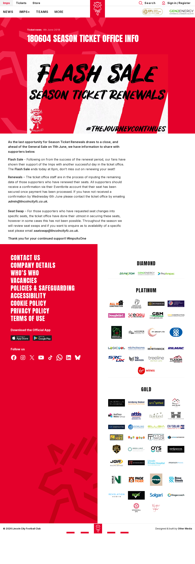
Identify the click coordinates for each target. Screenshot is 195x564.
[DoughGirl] (116, 315)
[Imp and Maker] (176, 449)
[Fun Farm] (136, 437)
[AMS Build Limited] (176, 403)
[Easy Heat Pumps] (136, 315)
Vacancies (24, 281)
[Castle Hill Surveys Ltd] (176, 415)
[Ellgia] (156, 427)
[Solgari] (156, 495)
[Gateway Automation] (176, 437)
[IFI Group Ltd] (156, 332)
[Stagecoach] (176, 495)
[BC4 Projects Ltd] (156, 304)
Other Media (185, 528)
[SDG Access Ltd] (136, 495)
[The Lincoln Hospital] (156, 463)
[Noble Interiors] (116, 479)
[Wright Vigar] (156, 508)
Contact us (25, 258)
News (8, 12)
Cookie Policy (28, 303)
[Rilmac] (176, 348)
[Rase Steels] (176, 479)
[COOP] (176, 332)
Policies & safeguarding (43, 288)
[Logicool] (116, 348)
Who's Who (25, 273)
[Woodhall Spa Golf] (136, 508)
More (58, 12)
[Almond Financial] (136, 304)
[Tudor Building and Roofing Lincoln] (176, 359)
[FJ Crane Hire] (116, 437)
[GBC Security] (116, 449)
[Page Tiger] (136, 480)
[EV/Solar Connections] (176, 427)
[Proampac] (166, 273)
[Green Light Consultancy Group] (136, 449)
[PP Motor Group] (156, 479)
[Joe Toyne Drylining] (136, 462)
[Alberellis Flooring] (116, 403)
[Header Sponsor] (181, 12)
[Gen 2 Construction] (176, 315)
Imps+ (24, 12)
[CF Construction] (116, 427)
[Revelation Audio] (116, 495)
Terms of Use (28, 319)
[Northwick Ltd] (156, 348)
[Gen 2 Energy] (146, 273)
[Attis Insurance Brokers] (136, 415)
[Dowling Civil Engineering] (136, 426)
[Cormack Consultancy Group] (176, 304)
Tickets (21, 3)
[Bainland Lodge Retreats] (156, 416)
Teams (42, 12)
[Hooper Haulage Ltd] (136, 332)
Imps (6, 3)
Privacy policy (30, 311)
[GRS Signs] (156, 449)
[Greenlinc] (116, 332)
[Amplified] (156, 402)
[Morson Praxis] (176, 463)
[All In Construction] (116, 303)
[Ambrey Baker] (136, 403)
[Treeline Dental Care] (156, 358)
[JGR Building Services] (116, 462)
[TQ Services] (136, 359)
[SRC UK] (116, 359)
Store (36, 3)
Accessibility (28, 296)
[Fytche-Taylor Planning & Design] (156, 437)
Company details (33, 265)
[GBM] (156, 315)
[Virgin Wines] (146, 370)
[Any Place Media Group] (116, 416)
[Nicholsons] (136, 348)
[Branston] (126, 273)
